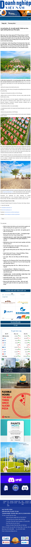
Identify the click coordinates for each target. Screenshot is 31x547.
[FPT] (23, 314)
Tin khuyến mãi (15, 322)
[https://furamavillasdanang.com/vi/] (23, 298)
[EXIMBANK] (23, 306)
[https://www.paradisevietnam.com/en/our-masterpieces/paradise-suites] (8, 298)
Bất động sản (23, 503)
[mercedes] (8, 314)
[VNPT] (8, 306)
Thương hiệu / (12, 23)
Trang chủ (4, 23)
